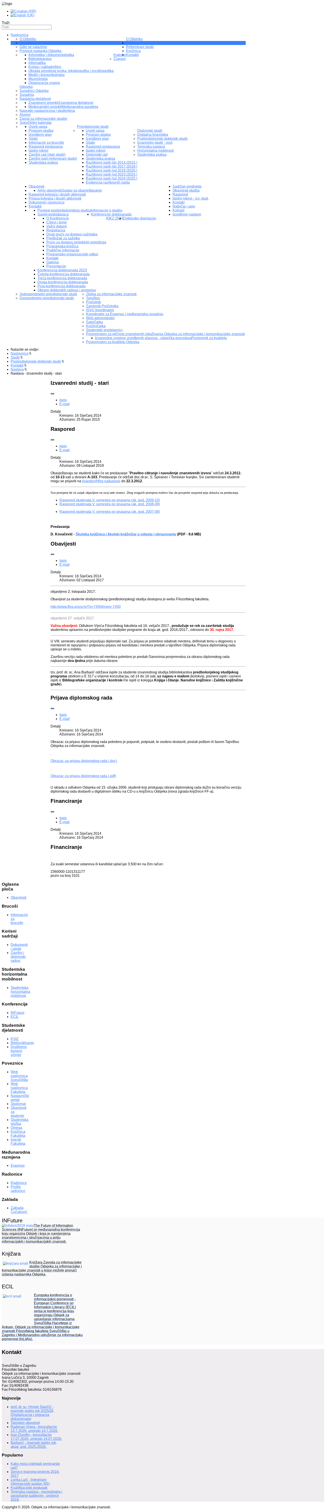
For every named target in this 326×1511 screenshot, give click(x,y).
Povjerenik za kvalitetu (209, 338)
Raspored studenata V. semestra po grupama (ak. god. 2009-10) (109, 500)
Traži (6, 23)
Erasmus (18, 1165)
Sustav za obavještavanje (82, 190)
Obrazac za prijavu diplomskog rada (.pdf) (83, 776)
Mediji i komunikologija (46, 75)
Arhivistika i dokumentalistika (51, 55)
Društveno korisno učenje (19, 1051)
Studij (130, 43)
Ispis (63, 400)
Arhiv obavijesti (49, 190)
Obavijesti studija (186, 190)
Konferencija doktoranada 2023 (62, 270)
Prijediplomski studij (93, 126)
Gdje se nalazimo (33, 47)
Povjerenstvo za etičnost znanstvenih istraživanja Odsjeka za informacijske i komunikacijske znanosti (165, 334)
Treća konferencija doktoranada (62, 278)
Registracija (55, 230)
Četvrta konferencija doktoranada (63, 274)
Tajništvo (26, 43)
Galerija (52, 262)
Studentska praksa (43, 162)
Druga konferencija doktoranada (62, 282)
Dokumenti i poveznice (47, 202)
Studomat (18, 1104)
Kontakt (52, 258)
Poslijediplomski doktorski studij (162, 138)
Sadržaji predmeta (187, 186)
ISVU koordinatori (100, 310)
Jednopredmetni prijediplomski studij (48, 294)
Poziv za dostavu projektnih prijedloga (76, 242)
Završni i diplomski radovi (18, 957)
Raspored (180, 194)
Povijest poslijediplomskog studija (64, 210)
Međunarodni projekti (45, 107)
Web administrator (100, 318)
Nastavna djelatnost (35, 99)
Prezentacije (56, 266)
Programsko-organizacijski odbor (72, 254)
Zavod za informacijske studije (43, 119)
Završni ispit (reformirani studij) (53, 158)
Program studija (41, 130)
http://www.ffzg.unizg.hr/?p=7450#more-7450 (86, 607)
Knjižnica (133, 51)
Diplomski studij (149, 130)
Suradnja (27, 95)
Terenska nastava (151, 146)
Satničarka (94, 322)
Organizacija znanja (44, 83)
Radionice (19, 1183)
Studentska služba (19, 1122)
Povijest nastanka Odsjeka (40, 51)
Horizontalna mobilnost (155, 150)
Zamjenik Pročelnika (102, 306)
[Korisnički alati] (52, 393)
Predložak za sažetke (63, 238)
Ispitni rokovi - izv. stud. (191, 198)
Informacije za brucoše (46, 142)
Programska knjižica (62, 246)
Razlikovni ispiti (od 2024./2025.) (111, 178)
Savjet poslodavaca (53, 214)
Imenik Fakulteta (18, 1141)
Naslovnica (19, 35)
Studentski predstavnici (104, 330)
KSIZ (15, 1039)
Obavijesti (36, 186)
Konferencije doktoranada (111, 214)
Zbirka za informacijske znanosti (111, 294)
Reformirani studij (140, 47)
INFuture (17, 1013)
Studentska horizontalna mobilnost (20, 992)
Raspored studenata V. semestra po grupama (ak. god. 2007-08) (109, 511)
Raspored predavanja (46, 146)
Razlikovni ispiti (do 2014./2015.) (111, 162)
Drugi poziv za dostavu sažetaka (71, 234)
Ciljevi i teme (56, 222)
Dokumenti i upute (19, 947)
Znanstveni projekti (43, 103)
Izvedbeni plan (40, 134)
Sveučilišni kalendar (36, 122)
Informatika (37, 63)
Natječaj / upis (184, 206)
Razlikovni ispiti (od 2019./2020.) (111, 170)
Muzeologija (38, 79)
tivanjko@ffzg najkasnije (101, 481)
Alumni (25, 115)
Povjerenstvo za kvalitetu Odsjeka (112, 342)
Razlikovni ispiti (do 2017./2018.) (111, 166)
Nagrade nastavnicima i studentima (47, 111)
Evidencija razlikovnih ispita (108, 182)
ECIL (15, 1017)
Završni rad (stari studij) (47, 154)
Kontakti (35, 206)
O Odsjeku (134, 39)
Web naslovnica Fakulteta (19, 1088)
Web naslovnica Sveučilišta (19, 1076)
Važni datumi (56, 226)
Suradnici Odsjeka (34, 91)
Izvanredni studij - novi (155, 142)
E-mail (64, 404)
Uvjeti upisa (38, 126)
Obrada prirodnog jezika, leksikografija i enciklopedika (71, 71)
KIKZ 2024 (114, 218)
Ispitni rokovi (38, 150)
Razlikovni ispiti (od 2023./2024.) (111, 174)
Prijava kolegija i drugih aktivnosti (55, 198)
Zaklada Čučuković (19, 1210)
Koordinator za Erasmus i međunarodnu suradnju (124, 314)
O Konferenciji (57, 218)
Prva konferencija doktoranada (61, 286)
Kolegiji (179, 210)
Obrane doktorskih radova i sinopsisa (66, 290)
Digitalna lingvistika (152, 134)
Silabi (33, 138)
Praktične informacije (62, 250)
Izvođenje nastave (187, 214)
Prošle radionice (18, 1189)
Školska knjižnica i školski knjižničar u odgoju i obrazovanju (126, 534)
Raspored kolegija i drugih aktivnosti (57, 194)
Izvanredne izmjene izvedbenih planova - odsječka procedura (143, 338)
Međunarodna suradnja (80, 107)
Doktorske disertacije (139, 218)
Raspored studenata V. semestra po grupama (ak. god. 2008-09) (109, 504)
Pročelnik (93, 302)
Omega (16, 1128)
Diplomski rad (97, 154)
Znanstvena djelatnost (75, 103)
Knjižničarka (96, 326)
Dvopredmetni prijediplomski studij (47, 298)
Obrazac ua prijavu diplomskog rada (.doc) (84, 761)
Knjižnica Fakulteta (18, 1134)
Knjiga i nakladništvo (44, 67)
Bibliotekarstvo (40, 59)
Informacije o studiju (106, 210)
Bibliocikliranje (22, 1043)
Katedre (120, 55)
